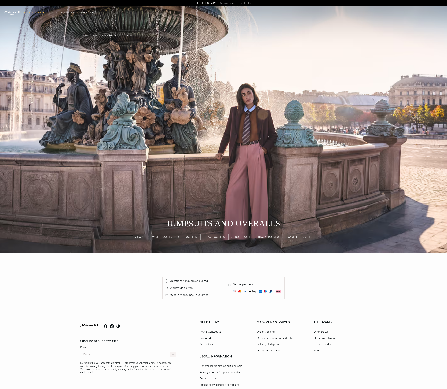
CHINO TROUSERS (241, 237)
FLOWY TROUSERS (214, 237)
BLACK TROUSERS (268, 237)
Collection (99, 35)
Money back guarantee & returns (276, 338)
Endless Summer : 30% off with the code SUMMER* (223, 3)
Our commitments (325, 338)
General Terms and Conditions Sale (221, 366)
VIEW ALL (140, 237)
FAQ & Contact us (210, 331)
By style (129, 35)
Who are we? (322, 331)
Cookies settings (210, 378)
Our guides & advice (269, 350)
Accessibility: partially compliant (219, 384)
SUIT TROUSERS (187, 237)
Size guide (206, 338)
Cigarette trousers (299, 237)
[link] (34, 12)
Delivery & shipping (268, 344)
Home (85, 35)
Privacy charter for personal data (220, 372)
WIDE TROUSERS (162, 237)
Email (83, 347)
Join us (318, 350)
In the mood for (323, 344)
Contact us (206, 344)
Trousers (115, 35)
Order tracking (266, 331)
